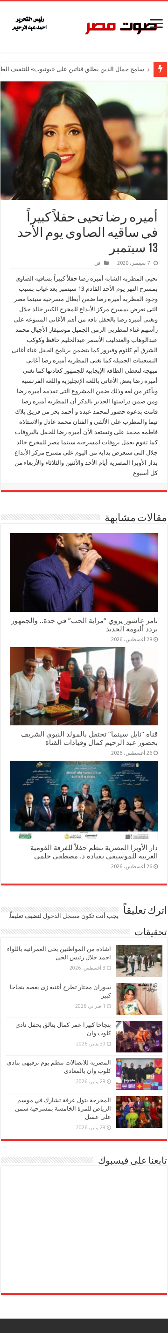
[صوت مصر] (84, 25)
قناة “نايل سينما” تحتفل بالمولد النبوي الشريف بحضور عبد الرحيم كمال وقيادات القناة (89, 738)
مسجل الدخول (61, 915)
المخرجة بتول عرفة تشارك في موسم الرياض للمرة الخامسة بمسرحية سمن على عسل (63, 1108)
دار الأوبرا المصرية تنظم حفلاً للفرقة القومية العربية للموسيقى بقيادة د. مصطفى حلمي (94, 852)
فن (97, 263)
